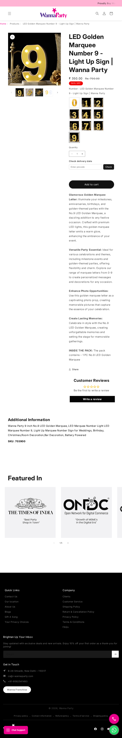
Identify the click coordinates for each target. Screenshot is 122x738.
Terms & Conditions (73, 622)
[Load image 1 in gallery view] (20, 92)
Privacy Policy (70, 616)
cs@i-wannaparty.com (20, 676)
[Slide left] (11, 92)
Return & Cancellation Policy (78, 611)
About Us (10, 606)
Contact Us (11, 596)
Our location (11, 601)
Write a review (92, 399)
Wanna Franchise (17, 689)
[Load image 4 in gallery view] (49, 92)
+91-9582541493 (17, 681)
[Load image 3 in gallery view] (39, 92)
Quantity (73, 147)
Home (3, 23)
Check (108, 167)
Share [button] (75, 369)
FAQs (65, 627)
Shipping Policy (71, 606)
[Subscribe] (115, 654)
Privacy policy (21, 716)
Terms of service (81, 716)
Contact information (41, 716)
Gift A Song (11, 616)
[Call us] (114, 719)
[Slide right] (57, 92)
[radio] (74, 102)
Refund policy (62, 716)
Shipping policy (100, 716)
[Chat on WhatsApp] (114, 730)
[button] (9, 13)
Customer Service (73, 601)
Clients (66, 596)
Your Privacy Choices (17, 622)
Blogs (8, 611)
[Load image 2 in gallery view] (29, 92)
